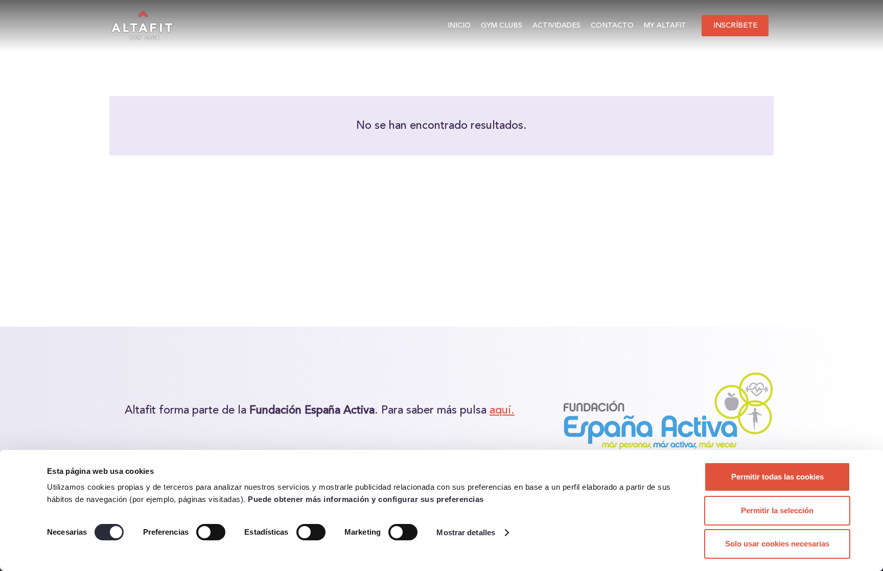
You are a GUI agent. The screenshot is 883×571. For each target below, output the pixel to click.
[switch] (210, 532)
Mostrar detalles (465, 532)
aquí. (502, 410)
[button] (526, 25)
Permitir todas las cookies (777, 476)
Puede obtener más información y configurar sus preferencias (366, 499)
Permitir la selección (777, 510)
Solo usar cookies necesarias (777, 543)
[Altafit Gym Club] (143, 25)
